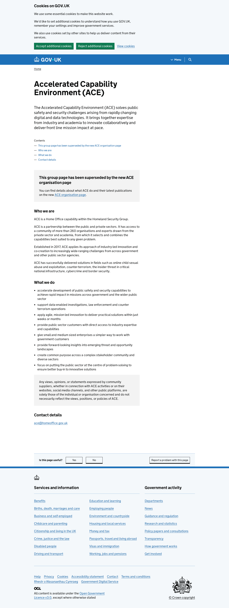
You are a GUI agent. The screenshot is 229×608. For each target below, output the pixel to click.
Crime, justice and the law (51, 539)
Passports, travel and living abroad (113, 539)
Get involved (153, 554)
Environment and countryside (109, 516)
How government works (161, 546)
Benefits (39, 501)
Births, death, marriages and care (57, 508)
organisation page (70, 195)
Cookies (62, 576)
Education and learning (105, 501)
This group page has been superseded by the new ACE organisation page (79, 145)
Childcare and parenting (50, 523)
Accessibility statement (87, 576)
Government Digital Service (99, 581)
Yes (77, 460)
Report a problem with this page (169, 460)
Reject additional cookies (95, 46)
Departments (154, 501)
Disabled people (45, 546)
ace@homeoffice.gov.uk (51, 423)
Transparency (154, 539)
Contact (112, 576)
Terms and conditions (135, 576)
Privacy (49, 576)
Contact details (47, 159)
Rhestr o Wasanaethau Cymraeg (56, 581)
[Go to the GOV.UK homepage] (47, 60)
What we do (45, 155)
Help (37, 576)
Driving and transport (48, 554)
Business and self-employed (53, 516)
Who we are (44, 150)
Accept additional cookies (54, 46)
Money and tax (99, 531)
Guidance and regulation (161, 516)
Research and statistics (161, 523)
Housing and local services (107, 523)
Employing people (101, 508)
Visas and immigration (104, 546)
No (98, 460)
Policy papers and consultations (166, 531)
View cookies (126, 46)
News (149, 508)
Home (37, 68)
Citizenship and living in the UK (55, 531)
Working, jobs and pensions (108, 554)
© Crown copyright (182, 597)
